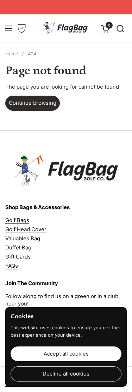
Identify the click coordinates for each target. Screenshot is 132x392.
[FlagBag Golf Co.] (65, 28)
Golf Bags (17, 220)
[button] (120, 28)
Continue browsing (32, 102)
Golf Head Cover (25, 229)
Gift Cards (18, 256)
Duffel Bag (18, 247)
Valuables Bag (22, 238)
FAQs (11, 265)
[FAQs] (21, 28)
